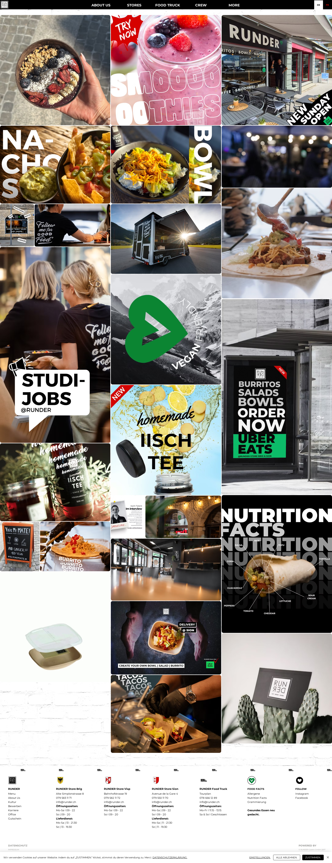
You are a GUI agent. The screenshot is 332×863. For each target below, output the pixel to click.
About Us (14, 797)
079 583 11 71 (64, 797)
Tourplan (205, 793)
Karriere (13, 810)
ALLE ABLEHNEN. (286, 857)
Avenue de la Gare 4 (165, 793)
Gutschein (14, 818)
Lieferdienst (64, 818)
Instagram (302, 793)
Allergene (253, 793)
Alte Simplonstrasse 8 (70, 793)
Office (12, 814)
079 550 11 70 (160, 797)
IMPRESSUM (13, 849)
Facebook (301, 797)
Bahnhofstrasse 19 (115, 793)
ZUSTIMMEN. (313, 857)
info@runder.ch (66, 802)
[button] (134, 3)
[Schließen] (328, 857)
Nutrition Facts (257, 797)
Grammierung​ (256, 802)
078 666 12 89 (208, 797)
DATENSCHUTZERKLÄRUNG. (170, 857)
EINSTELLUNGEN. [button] (259, 857)
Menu (12, 793)
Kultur (12, 802)
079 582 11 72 (112, 797)
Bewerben (14, 806)
